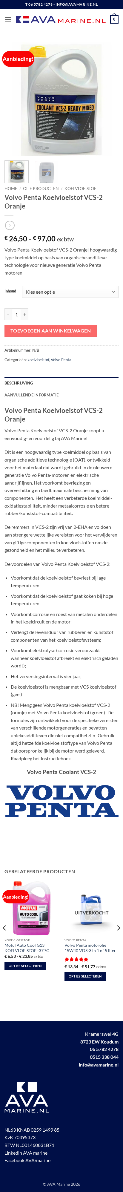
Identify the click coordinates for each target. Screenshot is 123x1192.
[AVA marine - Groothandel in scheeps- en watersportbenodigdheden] (61, 19)
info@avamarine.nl (99, 1064)
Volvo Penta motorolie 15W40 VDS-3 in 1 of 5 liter (90, 948)
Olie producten (41, 188)
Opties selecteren (25, 966)
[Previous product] (9, 225)
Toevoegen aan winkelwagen (50, 330)
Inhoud (10, 291)
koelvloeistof (80, 188)
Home (10, 188)
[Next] (108, 99)
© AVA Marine (57, 1184)
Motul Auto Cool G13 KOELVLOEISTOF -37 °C (26, 948)
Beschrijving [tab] (18, 383)
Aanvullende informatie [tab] (31, 395)
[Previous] (14, 99)
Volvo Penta (61, 359)
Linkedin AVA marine (25, 1153)
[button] (8, 19)
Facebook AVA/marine (27, 1160)
